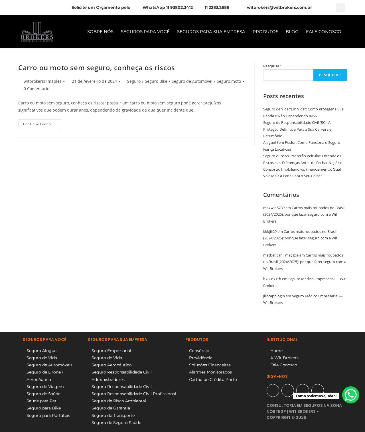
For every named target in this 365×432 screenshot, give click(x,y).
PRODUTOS (265, 31)
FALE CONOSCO (323, 31)
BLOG (292, 31)
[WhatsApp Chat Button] (350, 394)
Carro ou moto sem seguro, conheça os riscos (96, 67)
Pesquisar (272, 65)
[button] (340, 7)
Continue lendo (42, 122)
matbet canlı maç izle (281, 255)
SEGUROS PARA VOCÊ (145, 31)
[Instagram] (302, 390)
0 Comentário (36, 88)
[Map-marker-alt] (273, 390)
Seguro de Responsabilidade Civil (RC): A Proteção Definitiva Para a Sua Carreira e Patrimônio (297, 129)
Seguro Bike (156, 81)
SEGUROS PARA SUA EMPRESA (211, 31)
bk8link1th (272, 278)
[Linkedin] (317, 390)
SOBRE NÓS (100, 31)
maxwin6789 (274, 207)
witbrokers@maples (43, 81)
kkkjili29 (270, 231)
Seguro (134, 81)
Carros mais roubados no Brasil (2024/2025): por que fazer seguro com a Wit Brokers (303, 214)
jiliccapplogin (274, 295)
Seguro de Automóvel (192, 81)
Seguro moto (229, 81)
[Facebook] (287, 390)
